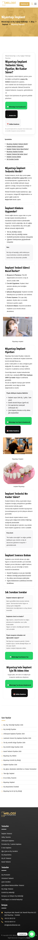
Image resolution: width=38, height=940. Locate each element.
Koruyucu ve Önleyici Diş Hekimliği (12, 896)
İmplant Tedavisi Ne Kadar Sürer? (17, 154)
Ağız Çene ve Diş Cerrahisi (9, 851)
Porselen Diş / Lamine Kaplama (11, 844)
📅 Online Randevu (13, 124)
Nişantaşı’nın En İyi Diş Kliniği (12, 791)
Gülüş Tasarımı (6, 837)
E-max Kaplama (6, 848)
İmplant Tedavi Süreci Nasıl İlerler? (18, 149)
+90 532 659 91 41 (9, 922)
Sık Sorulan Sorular (13, 159)
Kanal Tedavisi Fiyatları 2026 (12, 751)
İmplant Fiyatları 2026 (10, 765)
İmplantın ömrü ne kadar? (15, 616)
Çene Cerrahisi (6, 882)
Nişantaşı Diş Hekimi (9, 756)
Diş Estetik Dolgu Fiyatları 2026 (13, 747)
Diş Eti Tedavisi (6, 858)
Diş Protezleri (5, 875)
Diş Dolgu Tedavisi (7, 889)
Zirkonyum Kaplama (7, 841)
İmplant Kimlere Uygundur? (15, 146)
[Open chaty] (31, 934)
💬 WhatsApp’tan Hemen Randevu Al (19, 685)
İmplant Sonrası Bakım (14, 157)
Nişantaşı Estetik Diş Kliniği (12, 760)
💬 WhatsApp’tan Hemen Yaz (19, 657)
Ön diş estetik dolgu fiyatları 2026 (14, 743)
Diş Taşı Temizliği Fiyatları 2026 (13, 725)
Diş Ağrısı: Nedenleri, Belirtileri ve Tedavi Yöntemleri (19, 769)
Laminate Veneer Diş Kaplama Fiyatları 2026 (17, 738)
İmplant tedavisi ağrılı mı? (15, 598)
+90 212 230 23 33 (9, 918)
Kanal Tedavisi (6, 862)
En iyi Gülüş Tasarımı (9, 778)
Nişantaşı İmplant (9, 782)
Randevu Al (24, 4)
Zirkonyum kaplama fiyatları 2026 (14, 734)
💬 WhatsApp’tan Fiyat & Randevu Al (18, 422)
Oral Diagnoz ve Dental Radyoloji (12, 899)
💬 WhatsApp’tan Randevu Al (16, 107)
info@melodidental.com (12, 925)
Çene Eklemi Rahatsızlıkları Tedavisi (12, 885)
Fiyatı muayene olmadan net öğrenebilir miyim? (15, 636)
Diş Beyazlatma (6, 855)
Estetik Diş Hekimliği (7, 892)
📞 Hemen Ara (11, 115)
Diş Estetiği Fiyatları (9, 729)
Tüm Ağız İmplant (8, 773)
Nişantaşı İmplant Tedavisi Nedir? (17, 144)
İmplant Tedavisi (6, 834)
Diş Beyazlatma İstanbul (11, 787)
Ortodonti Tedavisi (7, 878)
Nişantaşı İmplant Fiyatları (15, 152)
